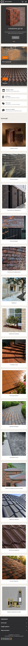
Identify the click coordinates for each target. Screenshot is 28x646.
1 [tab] (13, 41)
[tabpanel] (14, 24)
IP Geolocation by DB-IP (19, 636)
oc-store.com (16, 634)
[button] (22, 1)
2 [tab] (14, 41)
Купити (14, 37)
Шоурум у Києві (9, 89)
